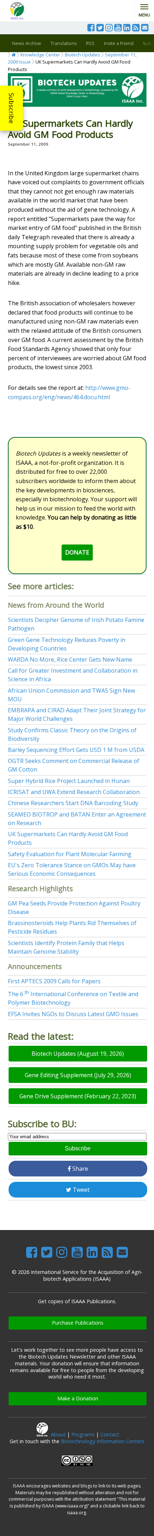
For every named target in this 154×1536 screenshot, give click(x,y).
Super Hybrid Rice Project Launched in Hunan (69, 781)
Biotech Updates (82, 54)
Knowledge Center (40, 54)
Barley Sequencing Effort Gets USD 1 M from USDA (76, 750)
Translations (63, 43)
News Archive (26, 43)
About (58, 1434)
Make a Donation (77, 1398)
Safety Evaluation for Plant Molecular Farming (69, 854)
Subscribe (11, 108)
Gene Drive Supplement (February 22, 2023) (77, 1096)
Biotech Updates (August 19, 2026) (78, 1054)
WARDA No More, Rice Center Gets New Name (70, 659)
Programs (83, 1434)
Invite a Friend (119, 43)
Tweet (80, 1190)
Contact (109, 1434)
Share (79, 1169)
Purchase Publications (78, 1322)
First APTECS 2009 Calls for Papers (54, 981)
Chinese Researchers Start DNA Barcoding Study (73, 803)
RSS (90, 43)
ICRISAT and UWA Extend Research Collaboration (74, 792)
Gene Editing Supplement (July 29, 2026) (78, 1075)
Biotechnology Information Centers (102, 1441)
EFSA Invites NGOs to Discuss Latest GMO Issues (73, 1014)
